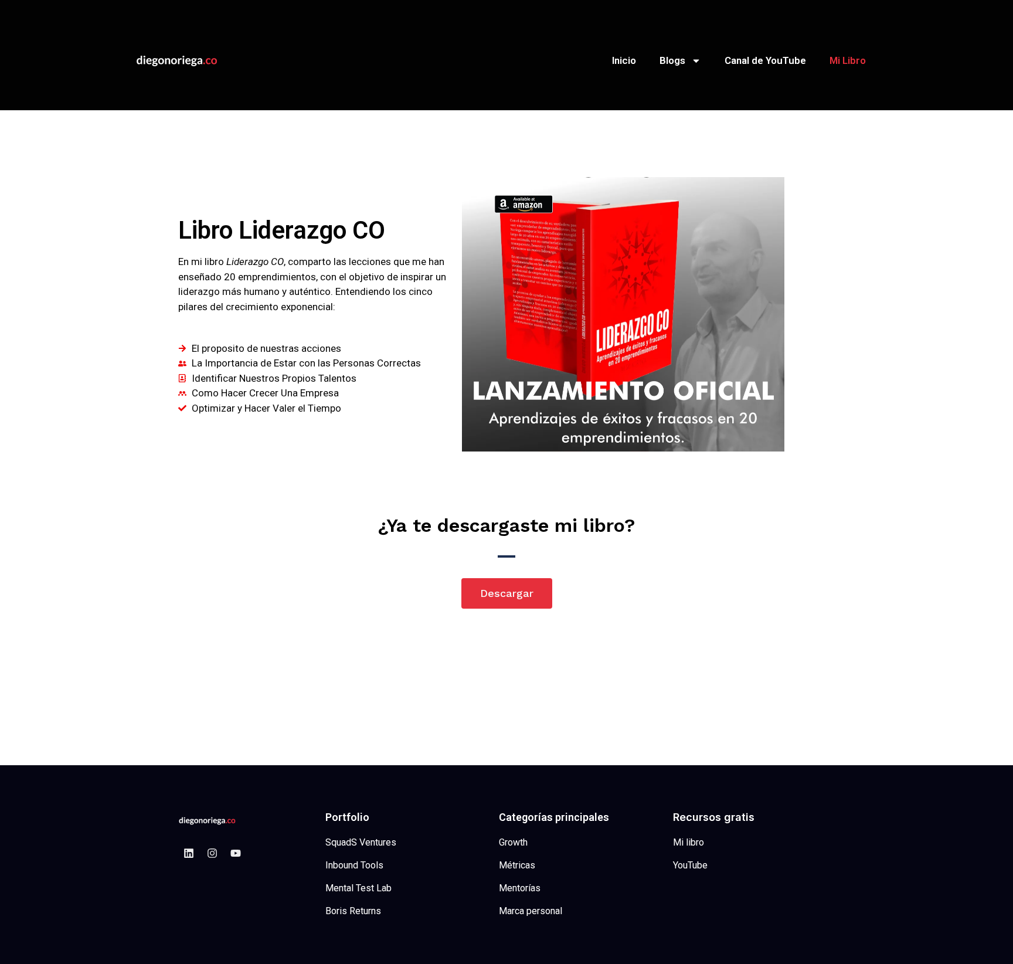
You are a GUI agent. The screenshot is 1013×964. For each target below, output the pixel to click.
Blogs (672, 60)
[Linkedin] (188, 853)
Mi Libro (848, 60)
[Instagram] (212, 853)
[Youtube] (235, 853)
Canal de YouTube (765, 60)
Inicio (624, 60)
